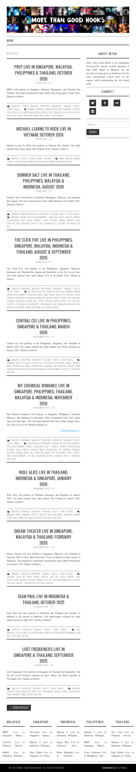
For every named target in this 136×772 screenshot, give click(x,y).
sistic (66, 455)
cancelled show (56, 217)
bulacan (55, 443)
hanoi (61, 158)
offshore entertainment (64, 632)
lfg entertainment (36, 632)
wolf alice (57, 517)
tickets (76, 106)
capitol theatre (38, 514)
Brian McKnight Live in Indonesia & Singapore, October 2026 (68, 754)
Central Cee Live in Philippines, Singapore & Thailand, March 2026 (43, 326)
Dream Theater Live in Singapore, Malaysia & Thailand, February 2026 (43, 537)
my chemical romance (69, 449)
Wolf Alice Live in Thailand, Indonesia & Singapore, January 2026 (43, 478)
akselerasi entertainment (39, 443)
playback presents (16, 301)
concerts (15, 106)
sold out (66, 369)
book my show (22, 363)
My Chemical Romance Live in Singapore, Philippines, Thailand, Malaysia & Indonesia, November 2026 (43, 394)
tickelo (47, 115)
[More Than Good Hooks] (68, 19)
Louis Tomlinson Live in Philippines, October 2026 (95, 754)
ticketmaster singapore (27, 304)
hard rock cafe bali (65, 294)
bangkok (40, 109)
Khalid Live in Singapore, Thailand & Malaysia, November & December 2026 (13, 754)
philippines (45, 106)
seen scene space (14, 115)
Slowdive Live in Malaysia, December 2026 (13, 744)
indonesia (25, 214)
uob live (10, 372)
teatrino (61, 223)
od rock (31, 579)
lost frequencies (45, 691)
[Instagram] (92, 111)
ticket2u (11, 304)
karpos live (17, 112)
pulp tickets (74, 452)
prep (78, 112)
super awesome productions (52, 301)
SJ (50, 83)
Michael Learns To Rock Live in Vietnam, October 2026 (43, 131)
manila (62, 220)
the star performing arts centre (64, 579)
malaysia (34, 106)
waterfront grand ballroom (27, 307)
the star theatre (14, 583)
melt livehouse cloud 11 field (62, 112)
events (25, 106)
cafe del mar (21, 632)
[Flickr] (117, 103)
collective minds (55, 514)
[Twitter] (92, 103)
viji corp (48, 517)
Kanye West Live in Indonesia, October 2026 (68, 744)
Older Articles (18, 707)
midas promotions (15, 366)
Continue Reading (70, 430)
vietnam (47, 158)
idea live (54, 576)
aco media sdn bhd (36, 291)
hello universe (73, 443)
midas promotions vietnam (34, 161)
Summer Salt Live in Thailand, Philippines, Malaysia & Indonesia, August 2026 (43, 181)
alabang (31, 109)
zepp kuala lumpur (49, 307)
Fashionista (108, 767)
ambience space (14, 514)
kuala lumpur (34, 220)
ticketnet (75, 369)
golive (63, 443)
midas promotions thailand (67, 297)
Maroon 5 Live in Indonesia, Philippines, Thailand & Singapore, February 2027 (41, 744)
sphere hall (31, 301)
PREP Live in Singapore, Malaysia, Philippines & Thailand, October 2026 (43, 72)
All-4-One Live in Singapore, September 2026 (41, 733)
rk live (31, 455)
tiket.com (11, 459)
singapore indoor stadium (49, 455)
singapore (56, 106)
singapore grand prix (33, 115)
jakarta (68, 217)
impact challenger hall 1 (38, 446)
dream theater (41, 576)
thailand (67, 106)
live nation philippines (53, 363)
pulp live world (58, 452)
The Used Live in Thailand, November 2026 (122, 733)
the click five (73, 301)
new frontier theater (63, 366)
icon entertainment (16, 446)
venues (17, 109)
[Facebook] (105, 103)
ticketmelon (57, 115)
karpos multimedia (31, 112)
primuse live (42, 579)
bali (62, 291)
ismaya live (22, 517)
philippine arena (42, 452)
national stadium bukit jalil (20, 452)
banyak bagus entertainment (58, 109)
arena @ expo (53, 291)
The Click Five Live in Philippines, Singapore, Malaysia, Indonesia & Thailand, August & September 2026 (43, 249)
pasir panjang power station (20, 694)
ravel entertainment (16, 455)
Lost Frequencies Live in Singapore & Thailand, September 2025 (43, 655)
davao (51, 294)
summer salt (50, 223)
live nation (20, 297)
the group (71, 223)
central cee (36, 363)
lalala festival (50, 220)
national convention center (59, 161)
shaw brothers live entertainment (45, 369)
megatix (44, 112)
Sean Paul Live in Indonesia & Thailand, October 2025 (43, 599)
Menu (10, 40)
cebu (45, 294)
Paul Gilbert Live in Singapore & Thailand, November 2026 (41, 754)
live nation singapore (35, 297)
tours (10, 109)
